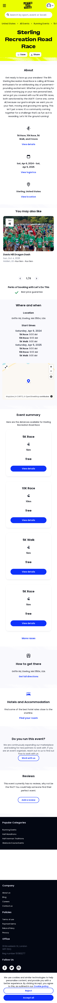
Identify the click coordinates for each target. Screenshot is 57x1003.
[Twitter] (12, 971)
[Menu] (11, 5)
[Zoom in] (51, 367)
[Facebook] (5, 971)
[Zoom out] (51, 371)
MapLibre (10, 396)
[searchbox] (28, 15)
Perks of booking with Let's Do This (28, 287)
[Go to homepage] (28, 5)
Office (6, 939)
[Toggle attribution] (51, 396)
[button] (28, 381)
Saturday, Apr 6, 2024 (28, 331)
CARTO (20, 396)
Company (8, 885)
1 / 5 (28, 278)
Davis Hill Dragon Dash (16, 254)
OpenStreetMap (32, 396)
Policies (6, 912)
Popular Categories (14, 822)
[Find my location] (51, 377)
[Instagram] (19, 971)
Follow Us (8, 959)
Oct (9, 220)
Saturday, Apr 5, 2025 (28, 345)
